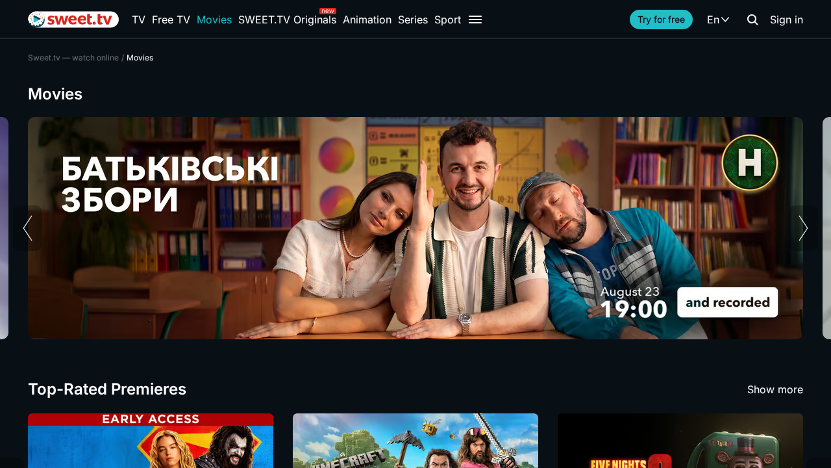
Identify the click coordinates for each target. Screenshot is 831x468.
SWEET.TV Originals (287, 19)
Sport (447, 19)
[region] (415, 228)
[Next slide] (803, 228)
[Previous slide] (27, 228)
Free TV (171, 19)
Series (413, 19)
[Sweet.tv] (73, 19)
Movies (214, 19)
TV (138, 19)
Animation (367, 19)
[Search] (752, 19)
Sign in (786, 19)
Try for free (661, 19)
